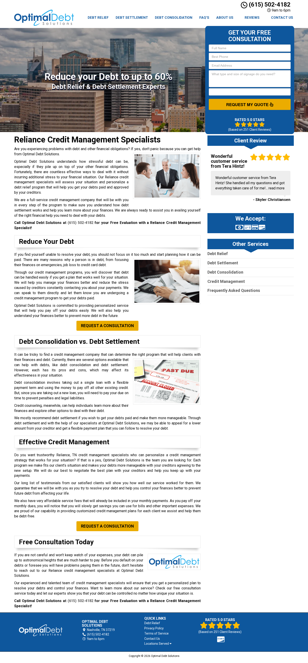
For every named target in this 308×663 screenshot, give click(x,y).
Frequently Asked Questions (233, 290)
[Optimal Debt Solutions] (40, 630)
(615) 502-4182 (268, 4)
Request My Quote (248, 104)
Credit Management (226, 281)
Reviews (252, 18)
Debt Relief (98, 18)
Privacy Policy (154, 628)
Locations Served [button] (157, 643)
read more (277, 188)
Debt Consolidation (173, 18)
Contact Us (282, 18)
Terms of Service (156, 633)
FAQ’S (204, 18)
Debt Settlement (132, 18)
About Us (224, 18)
